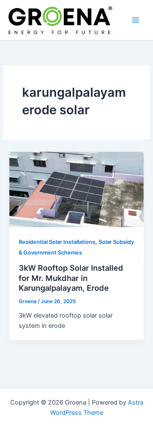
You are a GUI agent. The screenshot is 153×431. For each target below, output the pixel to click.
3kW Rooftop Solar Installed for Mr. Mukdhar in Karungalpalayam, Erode (71, 277)
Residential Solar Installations (57, 242)
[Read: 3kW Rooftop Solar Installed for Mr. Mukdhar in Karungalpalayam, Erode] (76, 189)
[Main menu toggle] (135, 20)
